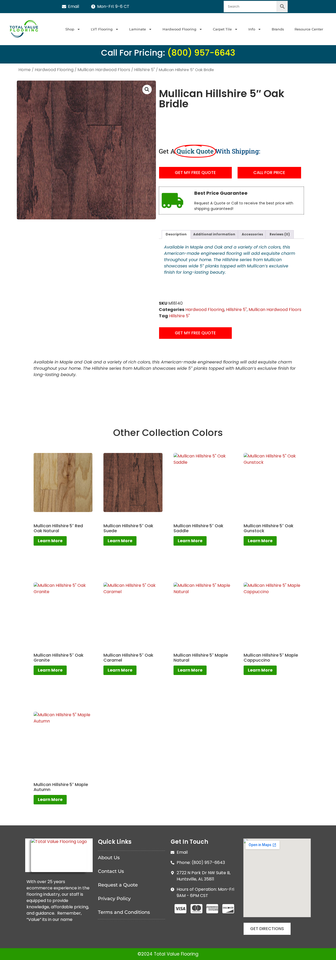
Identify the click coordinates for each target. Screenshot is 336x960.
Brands (278, 29)
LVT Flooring (102, 29)
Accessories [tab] (252, 234)
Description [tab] (176, 234)
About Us (109, 858)
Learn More (50, 541)
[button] (147, 89)
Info (251, 29)
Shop (69, 29)
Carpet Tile (222, 29)
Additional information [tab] (214, 234)
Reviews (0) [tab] (280, 234)
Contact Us (111, 871)
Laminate (137, 29)
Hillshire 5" (144, 70)
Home (24, 70)
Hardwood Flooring (179, 29)
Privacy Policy (114, 898)
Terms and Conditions (124, 912)
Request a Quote (118, 885)
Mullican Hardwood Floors (103, 70)
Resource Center (309, 29)
